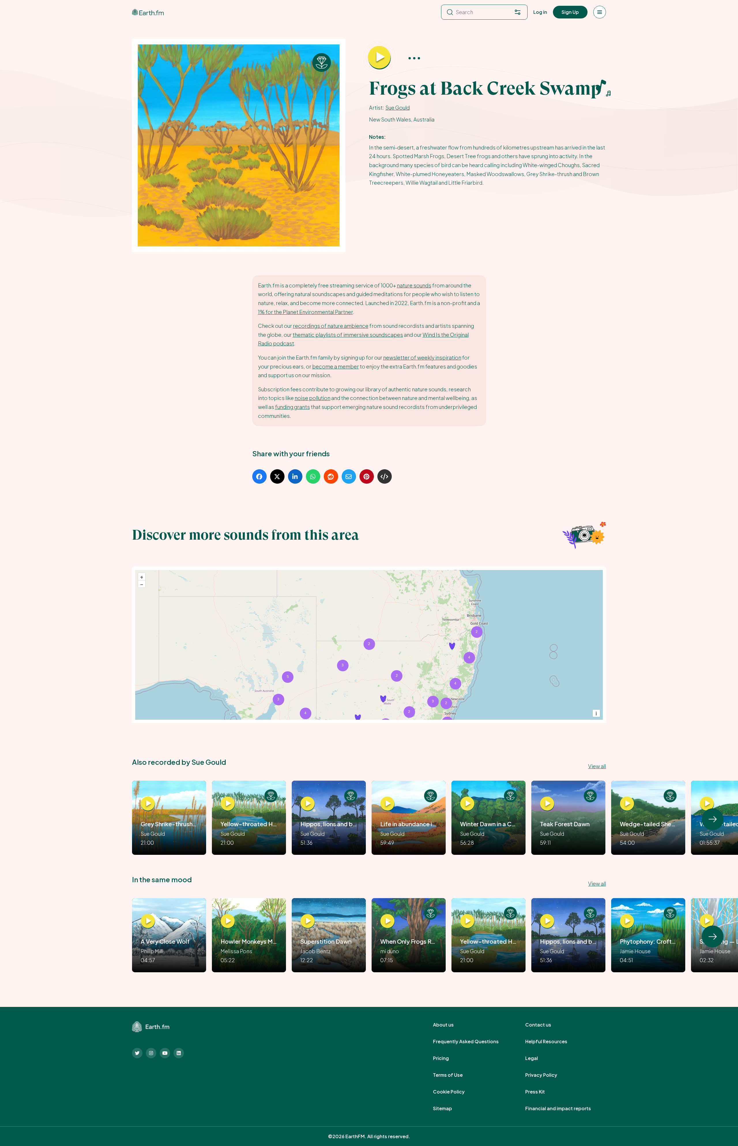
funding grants (292, 406)
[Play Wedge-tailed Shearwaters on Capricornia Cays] (627, 804)
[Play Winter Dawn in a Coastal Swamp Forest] (467, 804)
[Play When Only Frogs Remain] (387, 921)
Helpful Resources (552, 1041)
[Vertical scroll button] (713, 819)
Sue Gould (397, 107)
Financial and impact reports (564, 1108)
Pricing (447, 1058)
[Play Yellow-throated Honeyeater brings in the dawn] (228, 804)
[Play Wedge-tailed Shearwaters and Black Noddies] (707, 804)
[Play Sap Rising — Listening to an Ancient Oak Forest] (707, 921)
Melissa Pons (236, 951)
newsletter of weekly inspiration (422, 357)
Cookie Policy (455, 1091)
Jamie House (635, 951)
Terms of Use (454, 1075)
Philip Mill (152, 951)
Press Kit (541, 1091)
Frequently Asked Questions (472, 1041)
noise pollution (312, 398)
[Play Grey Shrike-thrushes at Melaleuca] (148, 804)
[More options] (414, 57)
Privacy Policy (547, 1075)
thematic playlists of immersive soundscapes (348, 334)
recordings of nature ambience (330, 325)
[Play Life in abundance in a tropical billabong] (387, 804)
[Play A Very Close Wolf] (148, 921)
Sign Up (570, 12)
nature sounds (414, 285)
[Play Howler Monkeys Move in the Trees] (228, 921)
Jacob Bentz (315, 951)
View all (597, 766)
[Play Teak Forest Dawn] (547, 804)
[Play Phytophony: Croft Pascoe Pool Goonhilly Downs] (627, 921)
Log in (540, 12)
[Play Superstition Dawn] (307, 921)
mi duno (389, 951)
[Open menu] (599, 12)
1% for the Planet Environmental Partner (305, 312)
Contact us (544, 1024)
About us (449, 1024)
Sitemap (449, 1108)
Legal (538, 1058)
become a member (335, 366)
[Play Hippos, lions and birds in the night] (307, 804)
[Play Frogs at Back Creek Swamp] (379, 58)
